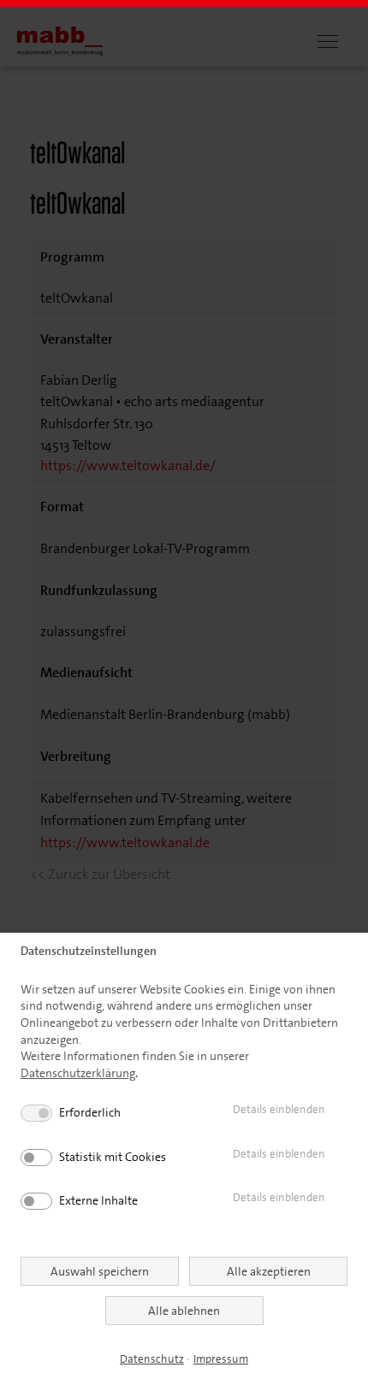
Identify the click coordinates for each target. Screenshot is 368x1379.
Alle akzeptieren (269, 1271)
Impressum (220, 1359)
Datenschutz (152, 1359)
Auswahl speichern (99, 1271)
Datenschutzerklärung (78, 1073)
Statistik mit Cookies (112, 1156)
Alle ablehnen (184, 1310)
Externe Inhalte (98, 1200)
